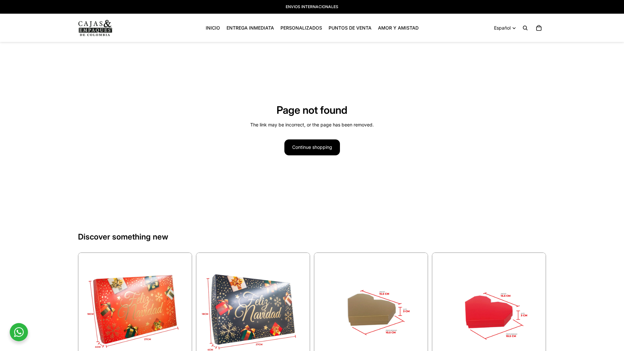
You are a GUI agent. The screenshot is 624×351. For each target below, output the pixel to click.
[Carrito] (539, 28)
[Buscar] (525, 28)
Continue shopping (312, 147)
